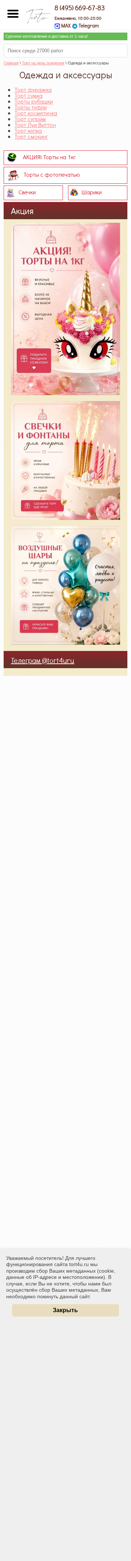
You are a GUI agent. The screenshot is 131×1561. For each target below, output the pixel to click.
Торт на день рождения (43, 63)
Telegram (88, 25)
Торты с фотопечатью (52, 174)
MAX (65, 25)
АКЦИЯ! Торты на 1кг (49, 156)
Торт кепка (28, 130)
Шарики (92, 191)
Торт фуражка (33, 89)
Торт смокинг (31, 136)
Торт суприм (30, 119)
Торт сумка (29, 95)
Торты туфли (31, 107)
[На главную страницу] (38, 13)
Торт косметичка (36, 113)
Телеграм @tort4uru (42, 660)
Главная (11, 63)
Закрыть (65, 1310)
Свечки (27, 191)
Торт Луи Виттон (35, 124)
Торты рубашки (34, 101)
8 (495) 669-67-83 (80, 7)
